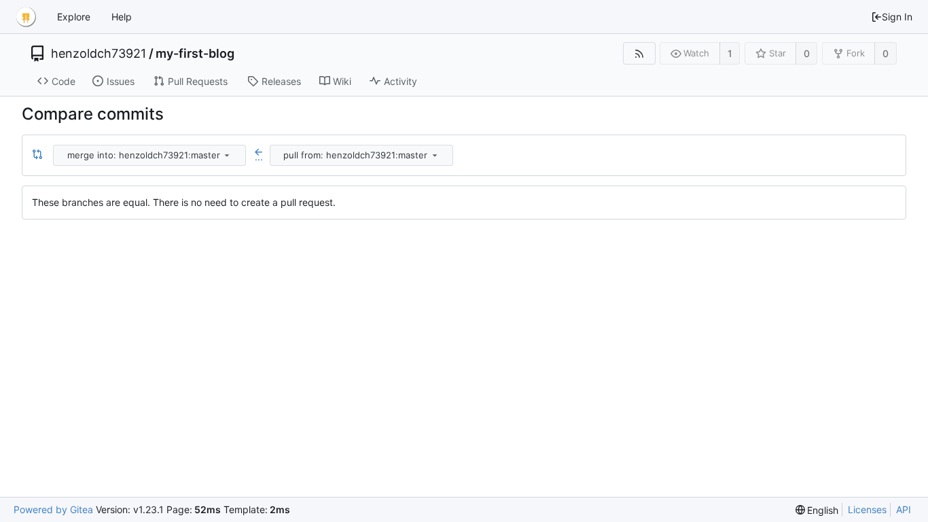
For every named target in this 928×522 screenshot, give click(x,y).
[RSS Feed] (639, 53)
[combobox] (150, 155)
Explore (73, 16)
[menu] (227, 155)
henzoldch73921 (98, 53)
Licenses (867, 509)
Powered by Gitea (53, 509)
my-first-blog (195, 53)
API (903, 509)
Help (121, 16)
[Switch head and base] (37, 155)
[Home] (26, 17)
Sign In (897, 16)
